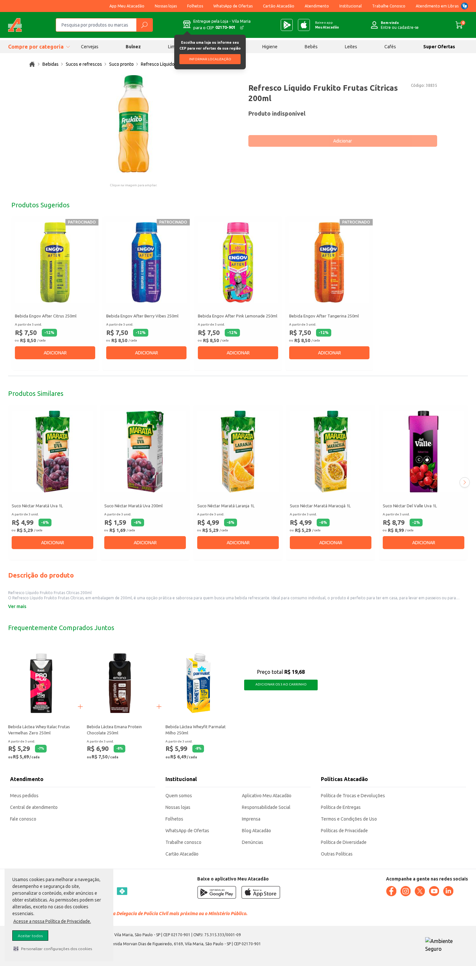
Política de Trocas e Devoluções (353, 795)
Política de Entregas (341, 807)
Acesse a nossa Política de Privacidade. (52, 921)
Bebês (311, 46)
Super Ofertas (439, 46)
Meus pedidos (24, 795)
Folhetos (195, 6)
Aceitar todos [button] (30, 936)
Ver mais (17, 606)
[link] (32, 64)
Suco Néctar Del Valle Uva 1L (410, 505)
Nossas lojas (166, 6)
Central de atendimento (34, 807)
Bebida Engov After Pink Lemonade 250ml (237, 316)
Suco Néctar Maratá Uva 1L (37, 505)
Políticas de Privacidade (344, 830)
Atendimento (317, 6)
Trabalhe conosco (183, 842)
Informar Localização (210, 59)
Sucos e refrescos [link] (84, 64)
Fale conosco (23, 819)
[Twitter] (419, 891)
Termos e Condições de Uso (349, 819)
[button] (52, 948)
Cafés (390, 46)
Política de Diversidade (344, 842)
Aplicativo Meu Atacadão (266, 795)
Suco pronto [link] (121, 64)
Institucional (350, 6)
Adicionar (342, 141)
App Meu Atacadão (126, 6)
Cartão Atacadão (278, 6)
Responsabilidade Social (266, 807)
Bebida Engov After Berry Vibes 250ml (142, 316)
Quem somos (178, 795)
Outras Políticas (337, 854)
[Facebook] (391, 891)
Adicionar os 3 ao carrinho (281, 684)
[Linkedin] (448, 891)
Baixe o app (327, 25)
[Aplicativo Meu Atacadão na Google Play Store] (287, 25)
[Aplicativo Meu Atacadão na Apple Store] (304, 25)
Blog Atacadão (256, 830)
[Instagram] (405, 891)
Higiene (270, 46)
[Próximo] (464, 482)
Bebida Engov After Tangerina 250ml (324, 316)
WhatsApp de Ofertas (233, 6)
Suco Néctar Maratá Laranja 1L (226, 505)
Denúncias (252, 842)
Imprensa (251, 819)
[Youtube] (434, 891)
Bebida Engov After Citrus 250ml (45, 316)
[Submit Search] (144, 24)
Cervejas (89, 46)
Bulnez (133, 46)
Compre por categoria (35, 47)
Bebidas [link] (50, 64)
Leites (351, 46)
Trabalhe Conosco (388, 6)
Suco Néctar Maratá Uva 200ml (133, 505)
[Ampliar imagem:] (133, 123)
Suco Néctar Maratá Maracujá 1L (320, 505)
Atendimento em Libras (437, 6)
